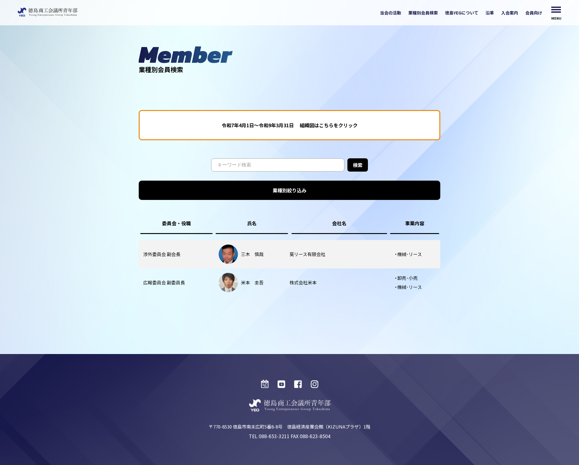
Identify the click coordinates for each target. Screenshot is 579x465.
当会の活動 (390, 13)
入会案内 (509, 13)
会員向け (533, 13)
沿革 (490, 13)
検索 (357, 165)
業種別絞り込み (289, 190)
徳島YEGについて (461, 13)
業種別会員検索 (423, 13)
